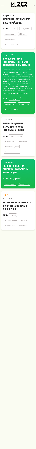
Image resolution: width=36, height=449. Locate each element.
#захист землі (10, 34)
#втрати (24, 220)
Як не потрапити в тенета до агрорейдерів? (16, 20)
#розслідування (11, 220)
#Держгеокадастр (12, 147)
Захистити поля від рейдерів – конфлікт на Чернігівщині (16, 169)
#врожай (13, 29)
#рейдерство (25, 29)
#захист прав (10, 39)
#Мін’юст (22, 34)
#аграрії (13, 215)
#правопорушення (12, 152)
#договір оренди (11, 44)
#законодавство (16, 136)
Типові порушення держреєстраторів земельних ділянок (13, 127)
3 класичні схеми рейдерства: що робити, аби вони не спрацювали (16, 62)
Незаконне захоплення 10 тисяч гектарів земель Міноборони (17, 206)
